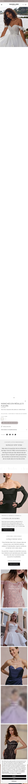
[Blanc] (5, 419)
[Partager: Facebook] (7, 434)
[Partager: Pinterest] (12, 434)
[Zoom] (14, 27)
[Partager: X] (10, 434)
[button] (18, 773)
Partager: (3, 434)
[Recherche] (23, 4)
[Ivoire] (2, 419)
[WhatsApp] (15, 434)
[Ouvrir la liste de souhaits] (25, 5)
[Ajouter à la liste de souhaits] (14, 401)
